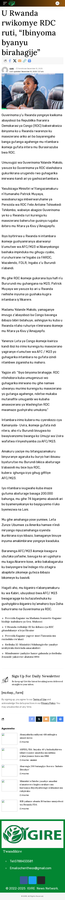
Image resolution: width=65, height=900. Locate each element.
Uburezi (33, 760)
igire (11, 68)
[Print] (29, 60)
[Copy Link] (24, 60)
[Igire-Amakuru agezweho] (12, 3)
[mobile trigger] (6, 3)
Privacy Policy (48, 703)
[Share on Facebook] (10, 60)
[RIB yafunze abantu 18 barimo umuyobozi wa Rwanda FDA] (9, 806)
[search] (50, 3)
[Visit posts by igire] (5, 70)
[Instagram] (41, 880)
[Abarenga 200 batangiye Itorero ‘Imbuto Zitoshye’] (9, 770)
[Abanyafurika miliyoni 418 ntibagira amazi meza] (9, 739)
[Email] (19, 60)
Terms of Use (40, 699)
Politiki (25, 742)
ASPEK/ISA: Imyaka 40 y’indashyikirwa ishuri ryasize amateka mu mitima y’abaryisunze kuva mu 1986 (41, 752)
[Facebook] (24, 880)
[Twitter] (32, 880)
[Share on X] (14, 60)
